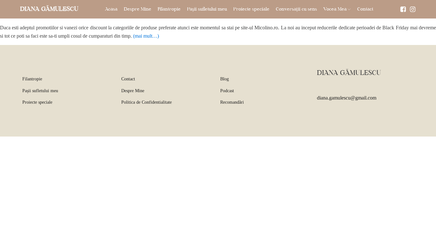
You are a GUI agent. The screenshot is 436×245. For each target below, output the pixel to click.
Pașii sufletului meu (207, 9)
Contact (365, 9)
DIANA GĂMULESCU (49, 9)
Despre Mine (137, 9)
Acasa (111, 9)
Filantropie (169, 9)
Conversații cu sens (296, 9)
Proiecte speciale (251, 9)
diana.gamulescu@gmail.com (346, 97)
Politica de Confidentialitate (146, 102)
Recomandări (232, 102)
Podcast (227, 90)
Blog (224, 79)
